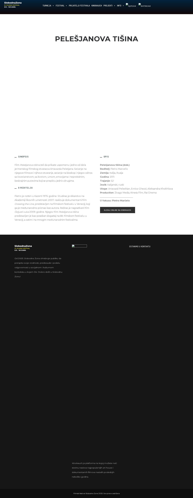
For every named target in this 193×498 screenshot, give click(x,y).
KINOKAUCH (97, 5)
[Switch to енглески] (144, 7)
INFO (119, 5)
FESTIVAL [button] (60, 5)
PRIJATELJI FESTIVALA (79, 5)
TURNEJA (47, 5)
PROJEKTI (108, 5)
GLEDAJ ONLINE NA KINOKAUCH (117, 210)
